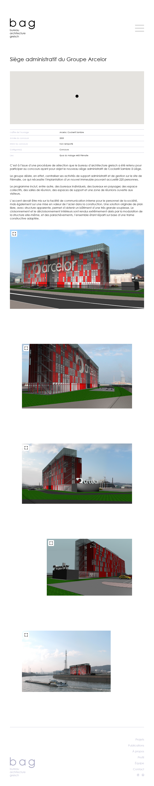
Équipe (139, 763)
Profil (141, 757)
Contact (138, 769)
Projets (140, 739)
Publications (136, 745)
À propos (138, 751)
